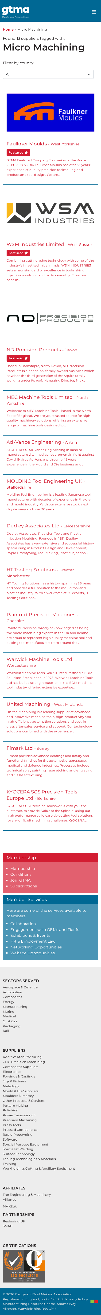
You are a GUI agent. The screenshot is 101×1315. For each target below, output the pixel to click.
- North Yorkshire (49, 410)
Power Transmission (19, 1115)
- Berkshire (50, 805)
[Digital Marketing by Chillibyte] (94, 1301)
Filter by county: (18, 63)
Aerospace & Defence (20, 987)
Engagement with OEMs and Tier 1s (44, 929)
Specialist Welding (18, 1149)
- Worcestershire (50, 672)
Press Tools (12, 1125)
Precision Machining (20, 1120)
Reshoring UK (14, 1221)
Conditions (21, 874)
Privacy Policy (76, 1299)
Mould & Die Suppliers (21, 1091)
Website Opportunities (32, 953)
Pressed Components (20, 1129)
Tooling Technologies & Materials (29, 1159)
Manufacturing (15, 1007)
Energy (8, 1002)
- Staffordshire (49, 494)
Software (10, 1139)
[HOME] (16, 12)
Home (8, 29)
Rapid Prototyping (17, 1134)
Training (9, 1164)
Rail (6, 1031)
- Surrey (50, 761)
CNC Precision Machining (24, 1062)
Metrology (11, 1086)
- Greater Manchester (49, 583)
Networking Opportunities (36, 947)
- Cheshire (49, 628)
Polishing (10, 1110)
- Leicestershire (50, 539)
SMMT (8, 1226)
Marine (8, 1011)
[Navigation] (94, 11)
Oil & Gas (10, 1021)
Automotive (12, 992)
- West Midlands (49, 717)
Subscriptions (23, 886)
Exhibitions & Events (30, 935)
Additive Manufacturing (22, 1057)
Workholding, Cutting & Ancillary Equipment (39, 1168)
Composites (12, 997)
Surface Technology (19, 1154)
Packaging (11, 1026)
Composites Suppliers (20, 1067)
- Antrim (50, 452)
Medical (9, 1016)
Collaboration (23, 924)
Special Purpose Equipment (25, 1144)
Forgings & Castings (19, 1076)
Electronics (12, 1072)
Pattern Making (15, 1105)
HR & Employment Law (32, 941)
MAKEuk (10, 1206)
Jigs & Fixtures (14, 1081)
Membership (22, 868)
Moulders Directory (18, 1096)
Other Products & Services (24, 1100)
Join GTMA (20, 880)
